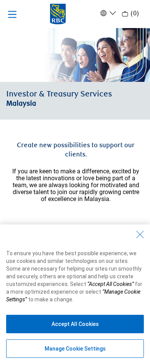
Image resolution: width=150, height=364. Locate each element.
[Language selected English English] (107, 13)
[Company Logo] (58, 13)
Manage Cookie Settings (75, 349)
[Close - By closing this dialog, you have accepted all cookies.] (140, 234)
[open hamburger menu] (12, 14)
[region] (75, 294)
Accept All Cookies (75, 324)
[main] (75, 158)
